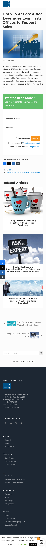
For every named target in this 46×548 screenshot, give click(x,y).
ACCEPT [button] (33, 544)
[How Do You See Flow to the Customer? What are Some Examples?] (23, 288)
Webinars (8, 494)
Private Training (10, 461)
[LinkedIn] (13, 163)
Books (7, 515)
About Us (8, 440)
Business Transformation (14, 483)
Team (7, 443)
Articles (7, 497)
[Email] (18, 163)
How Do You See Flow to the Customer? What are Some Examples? (23, 301)
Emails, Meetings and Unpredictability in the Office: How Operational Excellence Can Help (23, 269)
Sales (38, 172)
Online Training (10, 464)
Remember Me (24, 138)
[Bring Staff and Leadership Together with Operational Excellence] (23, 202)
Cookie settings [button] (21, 544)
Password (9, 128)
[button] (41, 4)
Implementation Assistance (15, 479)
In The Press (9, 447)
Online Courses (10, 518)
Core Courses (9, 458)
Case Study (9, 172)
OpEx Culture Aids (11, 525)
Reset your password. (31, 143)
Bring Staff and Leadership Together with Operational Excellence (23, 223)
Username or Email (12, 119)
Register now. (34, 147)
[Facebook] (2, 262)
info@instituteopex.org (11, 407)
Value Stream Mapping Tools (15, 522)
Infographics (9, 504)
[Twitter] (9, 163)
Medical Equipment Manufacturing (25, 172)
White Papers (9, 500)
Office (11, 170)
